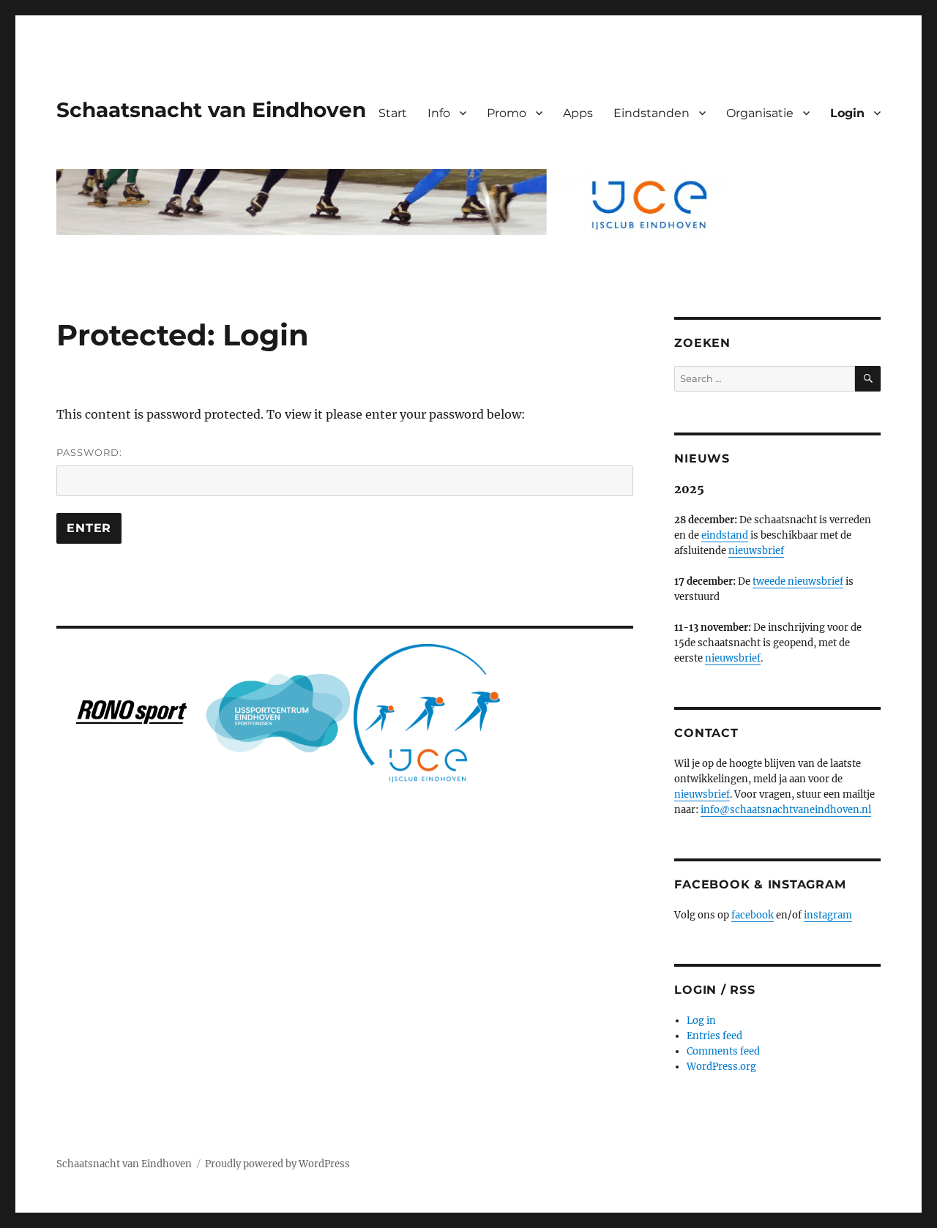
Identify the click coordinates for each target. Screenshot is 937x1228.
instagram (828, 915)
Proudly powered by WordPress (277, 1164)
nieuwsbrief (756, 550)
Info (439, 113)
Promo (506, 113)
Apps (578, 113)
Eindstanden (651, 113)
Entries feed (714, 1036)
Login (847, 113)
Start (392, 113)
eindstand (724, 535)
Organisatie (760, 113)
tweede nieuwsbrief (798, 581)
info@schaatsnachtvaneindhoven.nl (786, 810)
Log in (701, 1020)
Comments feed (723, 1051)
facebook (752, 915)
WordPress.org (721, 1066)
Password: (89, 452)
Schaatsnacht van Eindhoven (211, 109)
